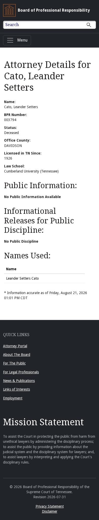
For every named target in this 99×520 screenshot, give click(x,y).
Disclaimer (49, 511)
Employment (12, 398)
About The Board (16, 355)
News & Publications (19, 381)
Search (12, 24)
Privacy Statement (50, 506)
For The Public (14, 363)
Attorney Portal (15, 346)
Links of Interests (16, 389)
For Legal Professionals (21, 372)
